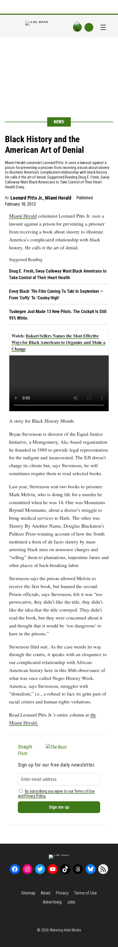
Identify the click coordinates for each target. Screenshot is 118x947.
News (59, 121)
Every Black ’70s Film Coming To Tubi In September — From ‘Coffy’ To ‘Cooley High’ (56, 294)
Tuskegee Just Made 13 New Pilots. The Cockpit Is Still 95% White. (57, 315)
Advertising (52, 902)
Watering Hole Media (65, 930)
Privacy (62, 893)
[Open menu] (103, 27)
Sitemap (28, 893)
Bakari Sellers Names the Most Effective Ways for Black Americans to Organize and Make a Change (58, 342)
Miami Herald (23, 215)
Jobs (71, 902)
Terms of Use (85, 893)
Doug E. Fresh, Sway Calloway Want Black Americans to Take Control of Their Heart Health (57, 274)
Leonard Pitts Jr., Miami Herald (40, 198)
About (46, 893)
